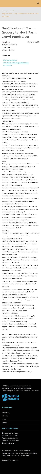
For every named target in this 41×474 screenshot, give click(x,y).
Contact (4, 422)
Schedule (5, 416)
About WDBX (6, 412)
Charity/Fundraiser (10, 60)
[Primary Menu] (37, 3)
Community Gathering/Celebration (16, 63)
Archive (4, 419)
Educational (7, 65)
